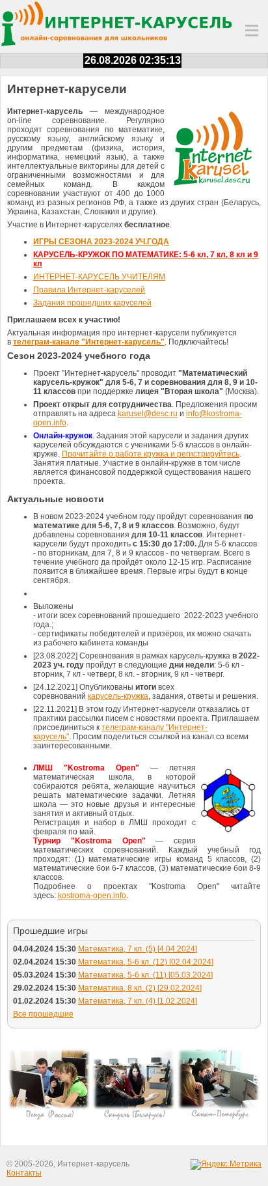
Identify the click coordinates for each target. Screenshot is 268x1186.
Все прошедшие (43, 1014)
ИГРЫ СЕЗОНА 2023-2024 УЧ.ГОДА (101, 241)
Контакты (24, 1173)
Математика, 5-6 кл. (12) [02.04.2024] (145, 962)
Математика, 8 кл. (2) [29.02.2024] (140, 988)
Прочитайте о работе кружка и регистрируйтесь (150, 454)
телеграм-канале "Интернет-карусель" (89, 341)
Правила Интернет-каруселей (89, 289)
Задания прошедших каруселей (92, 302)
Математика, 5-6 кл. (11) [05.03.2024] (145, 975)
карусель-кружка (118, 696)
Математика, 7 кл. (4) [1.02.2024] (137, 1001)
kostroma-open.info (92, 895)
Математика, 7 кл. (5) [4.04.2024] (137, 948)
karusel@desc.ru (148, 413)
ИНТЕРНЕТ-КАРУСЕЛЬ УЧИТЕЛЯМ (99, 276)
